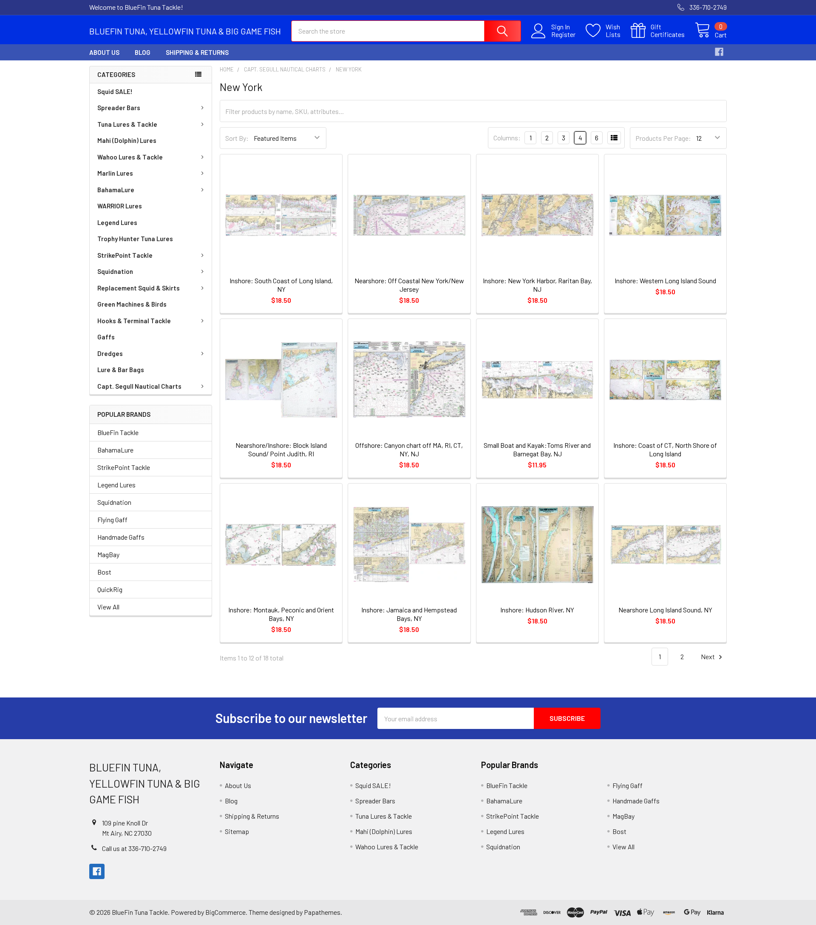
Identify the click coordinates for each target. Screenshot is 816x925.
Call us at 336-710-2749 (134, 848)
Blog (142, 52)
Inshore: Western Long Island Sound (665, 280)
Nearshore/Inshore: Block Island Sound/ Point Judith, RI (281, 449)
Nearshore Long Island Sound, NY (665, 610)
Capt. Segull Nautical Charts (139, 386)
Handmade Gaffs (120, 537)
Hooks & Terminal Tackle (134, 320)
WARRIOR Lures (119, 206)
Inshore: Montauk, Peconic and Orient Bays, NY (281, 614)
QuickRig (109, 589)
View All (108, 607)
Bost (104, 572)
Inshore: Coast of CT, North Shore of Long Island (665, 449)
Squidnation (115, 271)
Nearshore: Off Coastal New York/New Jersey (409, 284)
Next (708, 656)
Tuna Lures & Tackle (127, 124)
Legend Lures (117, 222)
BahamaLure (115, 190)
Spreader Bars (118, 107)
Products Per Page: (663, 138)
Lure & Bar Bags (120, 369)
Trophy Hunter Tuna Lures (135, 238)
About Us (104, 52)
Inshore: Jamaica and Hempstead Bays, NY (409, 614)
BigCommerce (225, 912)
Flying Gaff (112, 519)
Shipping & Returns (197, 52)
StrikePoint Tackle (125, 255)
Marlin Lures (115, 173)
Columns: (507, 138)
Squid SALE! (115, 91)
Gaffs (106, 337)
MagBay (108, 554)
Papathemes (322, 912)
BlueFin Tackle (118, 432)
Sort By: (237, 138)
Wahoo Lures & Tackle (130, 157)
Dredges (110, 353)
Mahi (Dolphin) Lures (126, 140)
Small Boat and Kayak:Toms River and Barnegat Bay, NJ (537, 449)
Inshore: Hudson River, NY (537, 610)
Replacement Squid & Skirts (138, 288)
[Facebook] (719, 52)
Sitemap (237, 831)
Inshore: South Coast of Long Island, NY (281, 284)
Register (563, 34)
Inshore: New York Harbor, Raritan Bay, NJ (537, 284)
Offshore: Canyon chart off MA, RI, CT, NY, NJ (409, 449)
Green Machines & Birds (132, 304)
